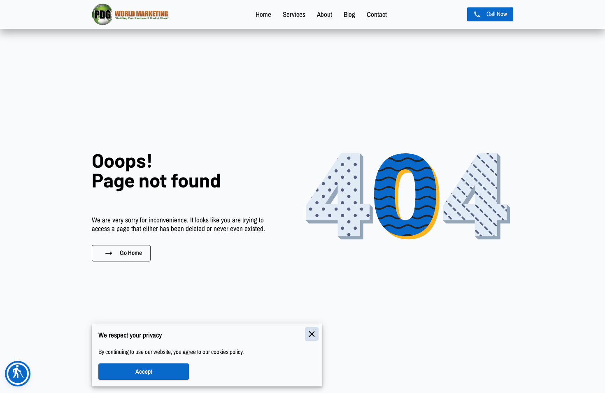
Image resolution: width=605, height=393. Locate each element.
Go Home (131, 253)
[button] (18, 374)
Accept (143, 372)
